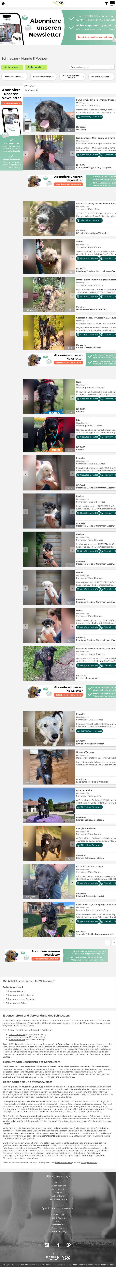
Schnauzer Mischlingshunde (20, 995)
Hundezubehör (58, 1189)
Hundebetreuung (58, 1185)
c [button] (25, 115)
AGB (58, 1221)
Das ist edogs (58, 1214)
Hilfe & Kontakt (58, 1218)
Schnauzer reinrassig (101, 76)
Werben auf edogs (58, 1231)
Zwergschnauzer (17, 1039)
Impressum (58, 1224)
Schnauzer (31, 90)
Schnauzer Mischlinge (43, 76)
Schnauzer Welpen (14, 76)
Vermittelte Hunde (58, 1199)
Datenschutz (58, 1228)
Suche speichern (36, 67)
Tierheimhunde (58, 1196)
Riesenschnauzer (17, 1034)
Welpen (58, 1192)
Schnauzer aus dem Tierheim (73, 76)
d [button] (72, 115)
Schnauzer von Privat (16, 1003)
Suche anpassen (12, 67)
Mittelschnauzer (16, 1037)
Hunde (58, 1182)
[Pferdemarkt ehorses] (52, 1258)
